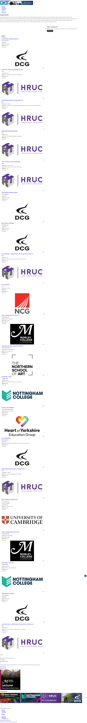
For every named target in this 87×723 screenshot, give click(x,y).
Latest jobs (3, 35)
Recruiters (3, 10)
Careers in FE (4, 11)
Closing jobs (3, 36)
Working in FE (4, 12)
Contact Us (3, 714)
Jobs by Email (4, 8)
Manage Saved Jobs (3, 666)
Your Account (4, 9)
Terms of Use (4, 716)
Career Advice (4, 7)
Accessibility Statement (5, 718)
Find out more (50, 30)
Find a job (3, 6)
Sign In (1, 659)
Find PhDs (3, 710)
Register (3, 659)
